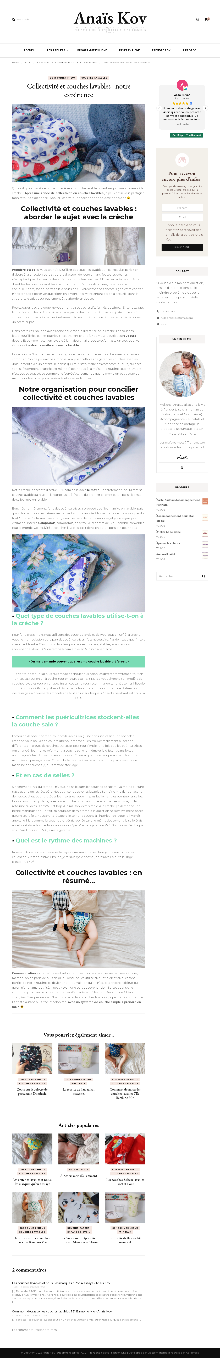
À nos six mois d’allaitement (78, 1175)
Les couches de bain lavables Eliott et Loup (125, 1181)
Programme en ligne (92, 50)
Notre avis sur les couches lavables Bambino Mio (32, 1240)
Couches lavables (94, 78)
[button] (205, 108)
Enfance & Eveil (78, 1232)
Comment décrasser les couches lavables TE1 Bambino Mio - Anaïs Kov (62, 1311)
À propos (189, 50)
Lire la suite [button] (182, 124)
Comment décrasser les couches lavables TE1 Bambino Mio (125, 1093)
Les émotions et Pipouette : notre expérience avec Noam (79, 1240)
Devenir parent (78, 1228)
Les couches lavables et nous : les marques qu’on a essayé (32, 1181)
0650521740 (168, 311)
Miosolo (139, 683)
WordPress (192, 1352)
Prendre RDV (161, 50)
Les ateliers (56, 50)
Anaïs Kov (110, 17)
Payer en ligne (129, 50)
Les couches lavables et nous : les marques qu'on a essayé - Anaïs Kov (61, 1283)
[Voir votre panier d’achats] (206, 19)
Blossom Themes (158, 1352)
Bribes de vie (78, 1169)
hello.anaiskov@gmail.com (177, 317)
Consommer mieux (62, 78)
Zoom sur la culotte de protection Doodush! (32, 1091)
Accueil (29, 50)
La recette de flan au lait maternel (79, 1091)
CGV (83, 1352)
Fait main (78, 1083)
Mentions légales (99, 1352)
